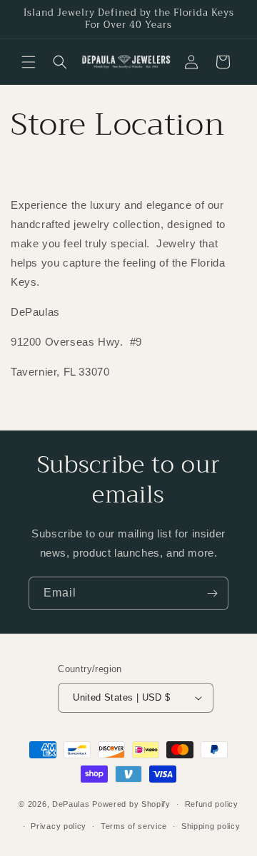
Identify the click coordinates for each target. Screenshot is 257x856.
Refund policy (211, 804)
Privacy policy (58, 826)
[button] (28, 62)
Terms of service (134, 826)
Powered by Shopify (131, 804)
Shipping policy (211, 826)
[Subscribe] (212, 593)
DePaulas (71, 804)
